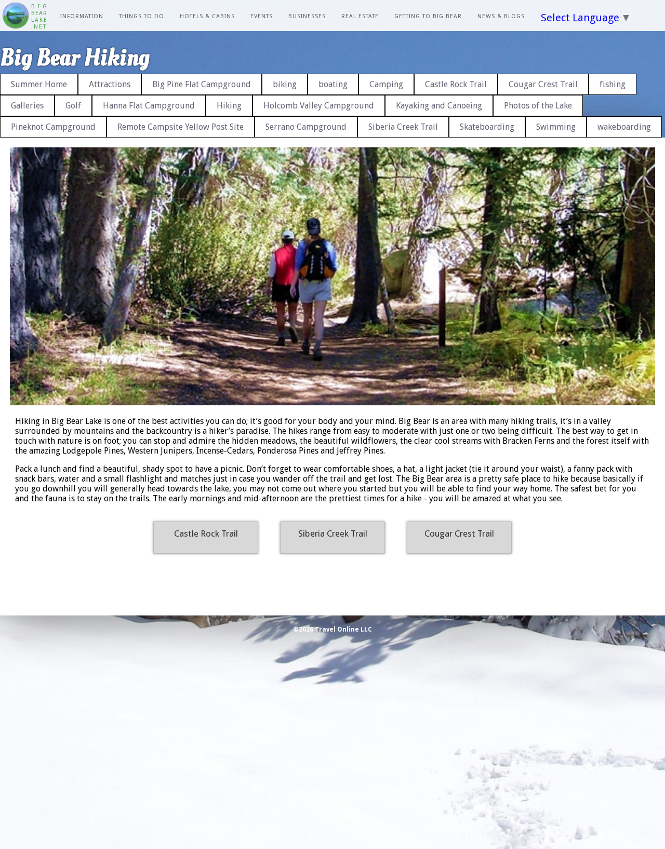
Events (261, 16)
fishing (613, 84)
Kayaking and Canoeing (439, 106)
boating (333, 84)
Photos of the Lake (538, 106)
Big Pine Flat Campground (201, 84)
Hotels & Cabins (207, 16)
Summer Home (39, 84)
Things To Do (141, 16)
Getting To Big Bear (428, 16)
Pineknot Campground (53, 127)
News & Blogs (501, 16)
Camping (386, 84)
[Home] (16, 17)
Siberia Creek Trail (403, 127)
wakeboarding (624, 127)
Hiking (229, 106)
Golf (73, 106)
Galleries (27, 106)
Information (81, 16)
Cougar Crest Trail (543, 84)
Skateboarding (487, 127)
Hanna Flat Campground (149, 106)
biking (285, 84)
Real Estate (360, 16)
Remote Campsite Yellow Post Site (180, 127)
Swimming (556, 127)
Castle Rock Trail (456, 84)
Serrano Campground (306, 127)
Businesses (307, 16)
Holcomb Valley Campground (318, 106)
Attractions (109, 84)
